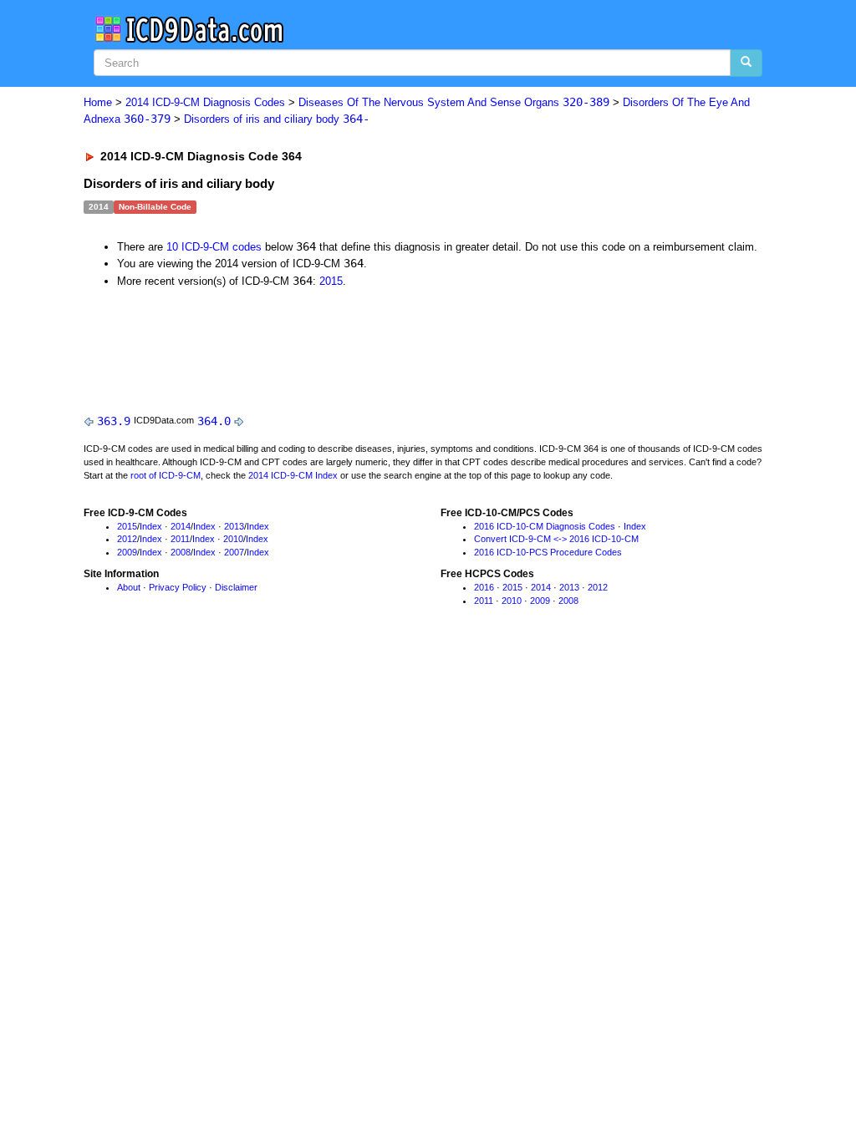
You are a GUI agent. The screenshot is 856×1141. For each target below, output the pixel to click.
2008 (181, 552)
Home (98, 102)
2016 (484, 587)
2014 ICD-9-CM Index (293, 475)
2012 (127, 539)
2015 (331, 281)
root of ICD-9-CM (165, 475)
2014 (181, 526)
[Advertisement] (382, 346)
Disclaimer (236, 587)
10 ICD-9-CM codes (214, 247)
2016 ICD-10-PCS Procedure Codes (548, 552)
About (128, 587)
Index (151, 526)
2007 (234, 552)
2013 (234, 526)
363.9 (113, 421)
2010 (233, 539)
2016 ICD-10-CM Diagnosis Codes (544, 526)
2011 (180, 539)
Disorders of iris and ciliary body (276, 119)
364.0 (214, 421)
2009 (127, 552)
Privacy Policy (177, 587)
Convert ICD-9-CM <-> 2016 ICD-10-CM (556, 539)
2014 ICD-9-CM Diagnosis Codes (205, 102)
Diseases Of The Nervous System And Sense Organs (453, 102)
